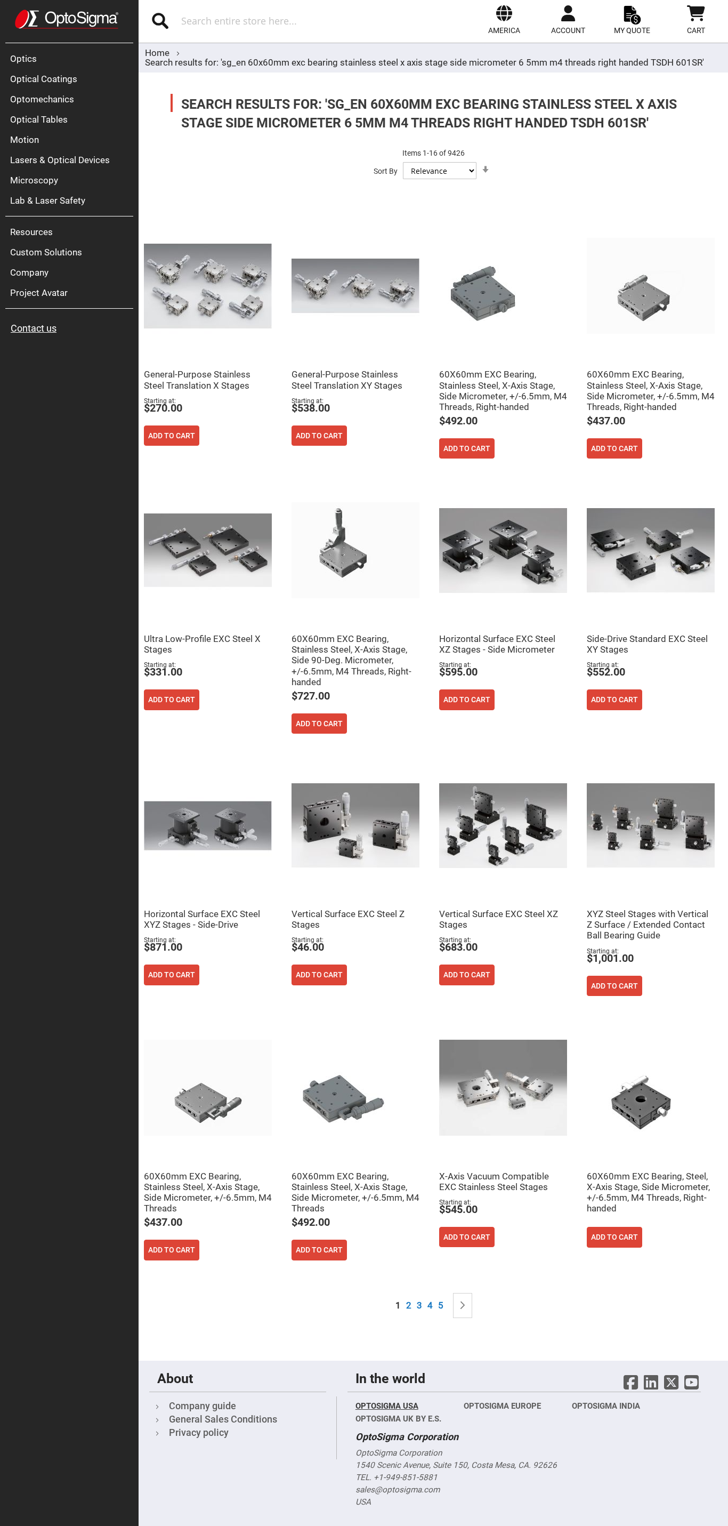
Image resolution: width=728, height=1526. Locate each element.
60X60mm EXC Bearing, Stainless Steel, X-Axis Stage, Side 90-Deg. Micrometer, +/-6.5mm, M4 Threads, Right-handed (351, 660)
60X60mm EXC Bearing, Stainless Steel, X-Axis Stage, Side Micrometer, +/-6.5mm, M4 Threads (208, 1192)
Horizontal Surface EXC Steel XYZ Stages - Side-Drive (202, 919)
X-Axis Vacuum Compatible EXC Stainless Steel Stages (494, 1181)
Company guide (202, 1405)
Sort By (386, 171)
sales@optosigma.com (397, 1490)
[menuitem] (72, 59)
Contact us (33, 328)
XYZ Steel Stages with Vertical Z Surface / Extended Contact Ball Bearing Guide (647, 925)
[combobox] (255, 20)
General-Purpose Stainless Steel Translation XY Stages (347, 379)
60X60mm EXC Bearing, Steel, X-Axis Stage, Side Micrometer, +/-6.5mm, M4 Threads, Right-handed (648, 1192)
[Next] (462, 1305)
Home (158, 52)
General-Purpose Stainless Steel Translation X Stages (197, 379)
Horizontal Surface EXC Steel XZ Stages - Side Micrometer (497, 644)
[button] (504, 19)
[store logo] (67, 19)
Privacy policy (199, 1432)
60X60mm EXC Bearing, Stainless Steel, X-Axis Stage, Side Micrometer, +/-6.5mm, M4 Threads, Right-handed (503, 390)
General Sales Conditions (223, 1419)
